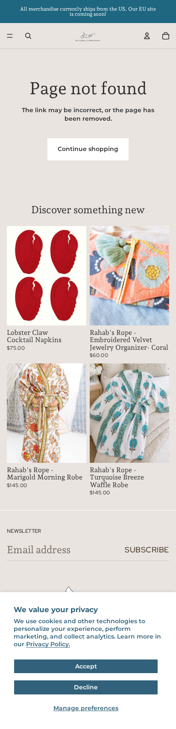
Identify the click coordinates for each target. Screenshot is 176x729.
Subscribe (147, 550)
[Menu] (10, 36)
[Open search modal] (28, 35)
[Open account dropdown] (147, 35)
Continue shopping (88, 149)
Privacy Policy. (48, 644)
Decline (86, 687)
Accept (86, 666)
